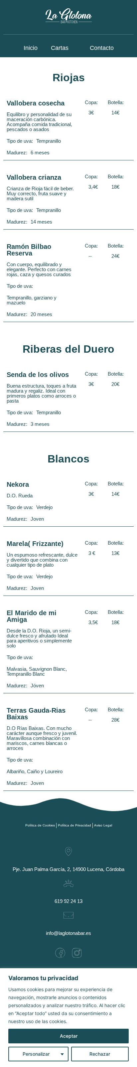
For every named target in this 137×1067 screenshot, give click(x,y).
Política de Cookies (40, 825)
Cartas (59, 48)
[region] (68, 1017)
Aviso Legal (103, 825)
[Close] (130, 974)
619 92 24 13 (68, 901)
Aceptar (68, 1036)
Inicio (31, 48)
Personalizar (36, 1054)
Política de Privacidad (74, 825)
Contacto (102, 48)
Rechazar (99, 1054)
